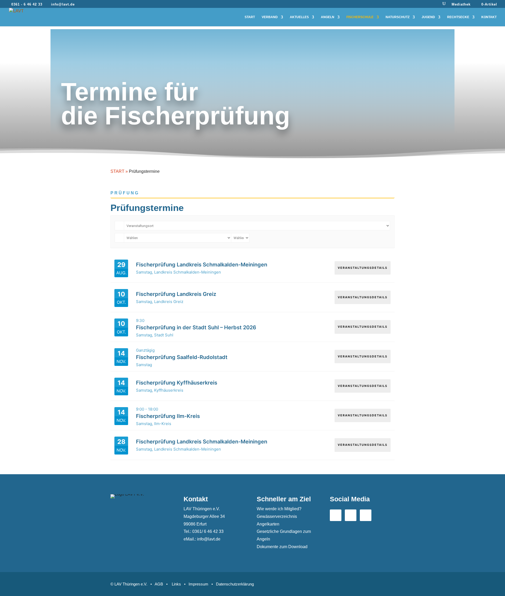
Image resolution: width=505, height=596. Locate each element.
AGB (159, 584)
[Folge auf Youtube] (350, 515)
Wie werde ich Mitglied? (279, 509)
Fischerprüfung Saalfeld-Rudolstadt (182, 357)
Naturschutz (398, 17)
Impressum (198, 584)
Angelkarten (268, 524)
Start (250, 17)
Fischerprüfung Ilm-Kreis (168, 416)
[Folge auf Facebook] (335, 515)
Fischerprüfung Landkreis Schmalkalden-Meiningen (201, 264)
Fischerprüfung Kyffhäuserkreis (176, 383)
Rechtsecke (458, 17)
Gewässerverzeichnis (277, 516)
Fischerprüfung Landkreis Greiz (176, 294)
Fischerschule (359, 17)
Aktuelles (299, 17)
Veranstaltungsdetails (362, 268)
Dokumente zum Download (282, 546)
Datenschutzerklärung (235, 584)
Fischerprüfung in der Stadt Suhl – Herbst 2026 (196, 327)
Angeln (327, 17)
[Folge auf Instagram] (365, 515)
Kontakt (489, 17)
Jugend (428, 17)
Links (176, 584)
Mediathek (461, 4)
